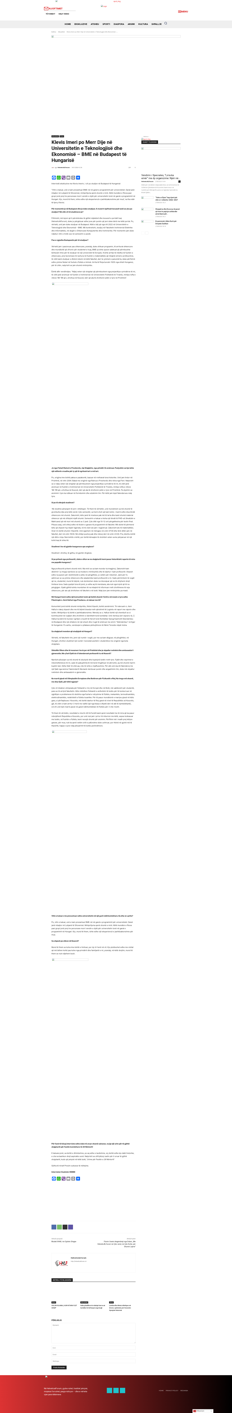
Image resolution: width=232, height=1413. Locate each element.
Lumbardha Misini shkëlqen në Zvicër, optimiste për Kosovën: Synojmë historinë (120, 1308)
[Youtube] (122, 1390)
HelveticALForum (64, 167)
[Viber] (70, 1227)
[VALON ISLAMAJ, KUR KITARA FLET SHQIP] (64, 1294)
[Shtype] (65, 1227)
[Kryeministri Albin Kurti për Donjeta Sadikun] (147, 224)
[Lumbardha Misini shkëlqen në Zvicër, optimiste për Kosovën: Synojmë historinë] (122, 1294)
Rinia (61, 136)
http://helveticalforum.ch (79, 1261)
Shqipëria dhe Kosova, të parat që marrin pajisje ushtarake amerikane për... (167, 211)
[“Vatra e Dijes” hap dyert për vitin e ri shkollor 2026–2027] (147, 200)
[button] (166, 23)
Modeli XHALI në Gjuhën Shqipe (63, 1241)
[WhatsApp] (59, 1227)
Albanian (200, 1411)
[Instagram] (116, 1390)
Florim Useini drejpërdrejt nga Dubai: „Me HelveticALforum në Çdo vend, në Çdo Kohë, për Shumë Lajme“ (117, 1244)
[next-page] (146, 232)
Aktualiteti (61, 32)
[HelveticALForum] (53, 167)
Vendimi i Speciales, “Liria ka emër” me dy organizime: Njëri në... (160, 177)
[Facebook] (53, 1227)
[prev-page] (142, 232)
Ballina (53, 32)
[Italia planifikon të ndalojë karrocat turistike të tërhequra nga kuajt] (93, 1294)
